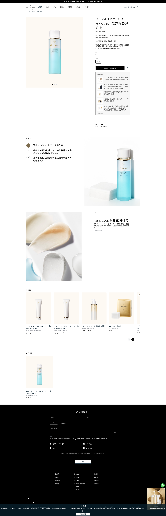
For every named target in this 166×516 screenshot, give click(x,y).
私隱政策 (101, 453)
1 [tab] (52, 84)
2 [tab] (54, 84)
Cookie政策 (95, 453)
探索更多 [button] (79, 7)
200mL (90, 330)
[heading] (63, 474)
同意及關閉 (83, 514)
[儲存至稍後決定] (127, 68)
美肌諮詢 (70, 7)
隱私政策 (115, 509)
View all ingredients (101, 126)
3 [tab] (56, 84)
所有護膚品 (32, 12)
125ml (34, 333)
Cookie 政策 (41, 509)
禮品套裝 (62, 7)
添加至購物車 (110, 68)
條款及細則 (100, 113)
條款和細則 (108, 509)
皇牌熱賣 (40, 7)
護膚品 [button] (47, 7)
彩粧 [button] (55, 7)
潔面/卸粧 (39, 12)
